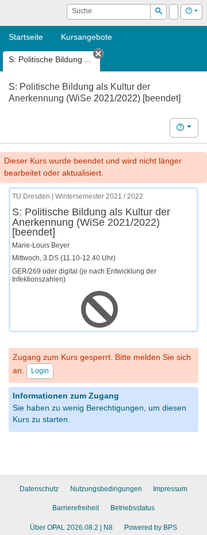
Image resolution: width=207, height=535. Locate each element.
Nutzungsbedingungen (106, 489)
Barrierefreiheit (75, 508)
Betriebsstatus (132, 508)
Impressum (170, 489)
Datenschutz (39, 489)
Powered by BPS (150, 527)
